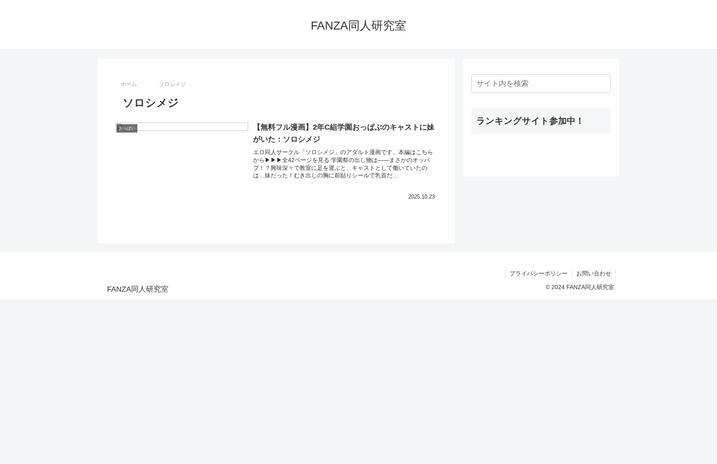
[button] (603, 83)
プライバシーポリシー (539, 273)
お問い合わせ (593, 273)
